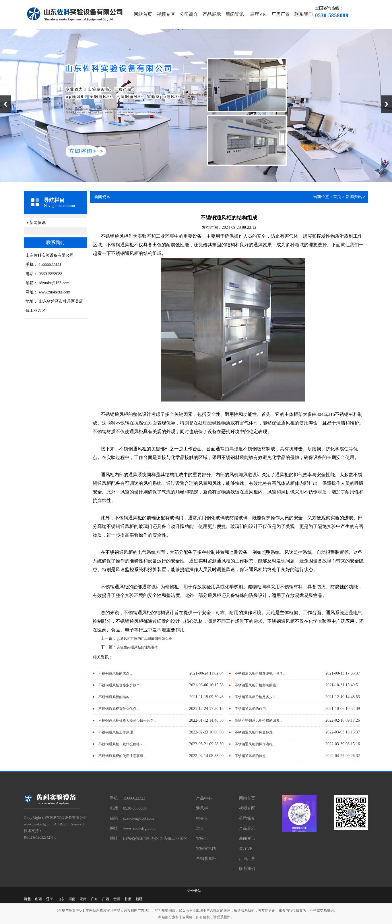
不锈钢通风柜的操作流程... (255, 744)
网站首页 (143, 14)
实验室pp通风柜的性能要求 (137, 647)
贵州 (116, 899)
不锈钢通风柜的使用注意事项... (122, 756)
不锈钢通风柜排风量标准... (255, 732)
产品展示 (212, 14)
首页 (337, 197)
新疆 (139, 899)
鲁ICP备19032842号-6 (40, 837)
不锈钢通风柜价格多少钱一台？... (260, 673)
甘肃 (128, 899)
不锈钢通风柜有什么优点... (118, 709)
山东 (60, 899)
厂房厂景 (280, 14)
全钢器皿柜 (206, 858)
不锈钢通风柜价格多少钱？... (120, 685)
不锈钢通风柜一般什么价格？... (122, 744)
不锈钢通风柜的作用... (251, 709)
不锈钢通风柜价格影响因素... (257, 685)
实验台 (202, 838)
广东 (94, 899)
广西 (105, 899)
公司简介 (189, 14)
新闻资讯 (235, 14)
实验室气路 (206, 848)
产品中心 (204, 798)
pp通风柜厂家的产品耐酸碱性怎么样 (144, 639)
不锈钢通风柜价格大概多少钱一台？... (127, 721)
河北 (27, 899)
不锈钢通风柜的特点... (251, 756)
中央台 (202, 818)
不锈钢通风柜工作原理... (116, 732)
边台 (200, 828)
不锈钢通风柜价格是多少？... (257, 697)
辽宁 (49, 899)
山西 (38, 899)
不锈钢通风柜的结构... (115, 697)
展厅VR (258, 14)
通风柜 (202, 808)
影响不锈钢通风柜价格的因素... (258, 721)
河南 (72, 899)
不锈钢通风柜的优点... (115, 673)
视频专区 (166, 14)
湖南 (83, 899)
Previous (5, 104)
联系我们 (303, 14)
